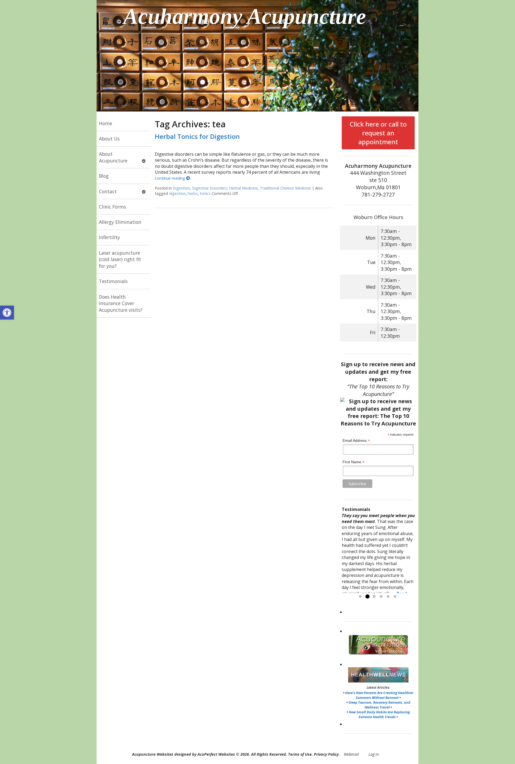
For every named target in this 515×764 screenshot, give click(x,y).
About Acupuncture (113, 157)
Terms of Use (300, 754)
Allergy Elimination (120, 222)
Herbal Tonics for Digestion (197, 136)
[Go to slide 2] (367, 596)
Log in (374, 754)
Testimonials (113, 281)
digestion (177, 193)
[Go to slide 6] (395, 596)
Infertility (109, 237)
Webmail (351, 754)
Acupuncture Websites (152, 754)
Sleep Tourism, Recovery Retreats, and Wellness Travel (379, 705)
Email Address (356, 440)
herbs (193, 193)
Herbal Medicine (243, 188)
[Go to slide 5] (388, 596)
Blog (104, 176)
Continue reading (170, 178)
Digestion (181, 188)
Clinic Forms (112, 206)
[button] (7, 313)
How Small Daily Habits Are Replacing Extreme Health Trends (379, 714)
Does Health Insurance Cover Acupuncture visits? (120, 303)
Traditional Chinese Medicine (285, 188)
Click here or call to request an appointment (378, 133)
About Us (109, 138)
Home (105, 123)
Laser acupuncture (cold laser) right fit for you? (120, 259)
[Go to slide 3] (374, 596)
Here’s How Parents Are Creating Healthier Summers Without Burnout (379, 695)
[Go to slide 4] (381, 596)
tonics (205, 193)
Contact (108, 191)
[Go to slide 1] (360, 596)
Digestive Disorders (209, 188)
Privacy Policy (326, 754)
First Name (354, 462)
